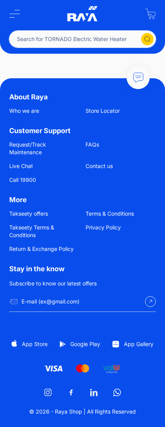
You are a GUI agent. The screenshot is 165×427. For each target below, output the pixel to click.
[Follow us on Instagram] (48, 392)
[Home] (82, 13)
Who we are (24, 110)
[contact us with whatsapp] (138, 77)
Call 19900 (22, 179)
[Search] (147, 39)
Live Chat (21, 166)
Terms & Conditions (110, 213)
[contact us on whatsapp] (117, 392)
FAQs (92, 144)
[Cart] (150, 13)
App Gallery (138, 344)
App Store (35, 344)
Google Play (85, 344)
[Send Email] (150, 301)
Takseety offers (28, 213)
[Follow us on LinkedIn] (94, 392)
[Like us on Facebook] (71, 392)
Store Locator (103, 110)
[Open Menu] (14, 14)
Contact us (99, 166)
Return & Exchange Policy (41, 249)
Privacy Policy (103, 227)
